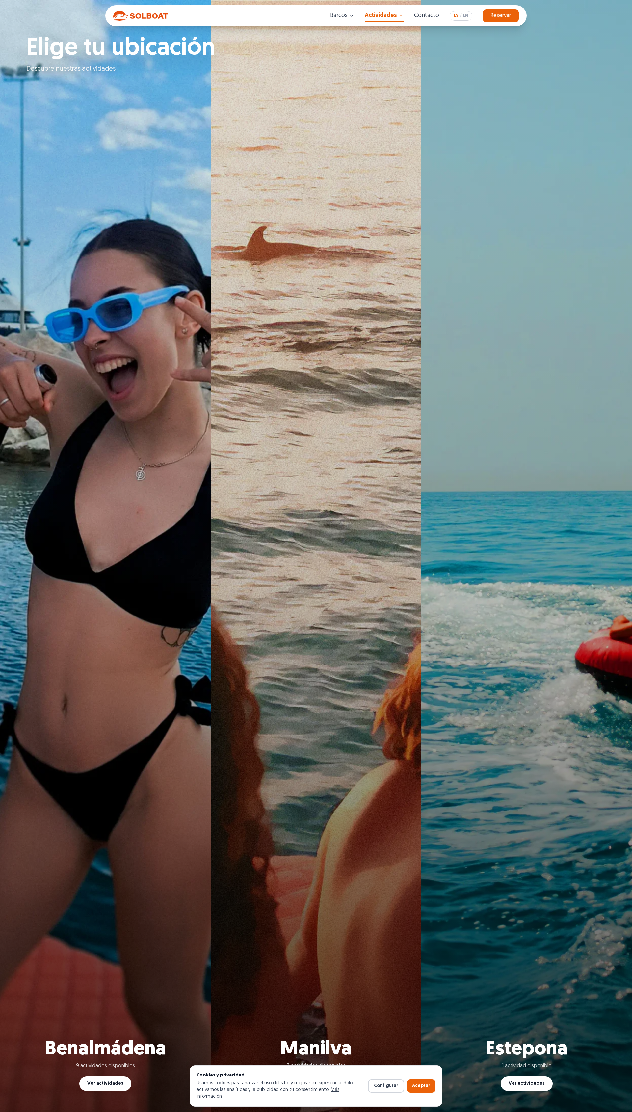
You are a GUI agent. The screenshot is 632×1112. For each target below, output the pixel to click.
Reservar (501, 15)
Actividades (381, 16)
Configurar (386, 1085)
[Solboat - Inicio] (141, 16)
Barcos (339, 16)
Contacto (426, 16)
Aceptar (421, 1085)
